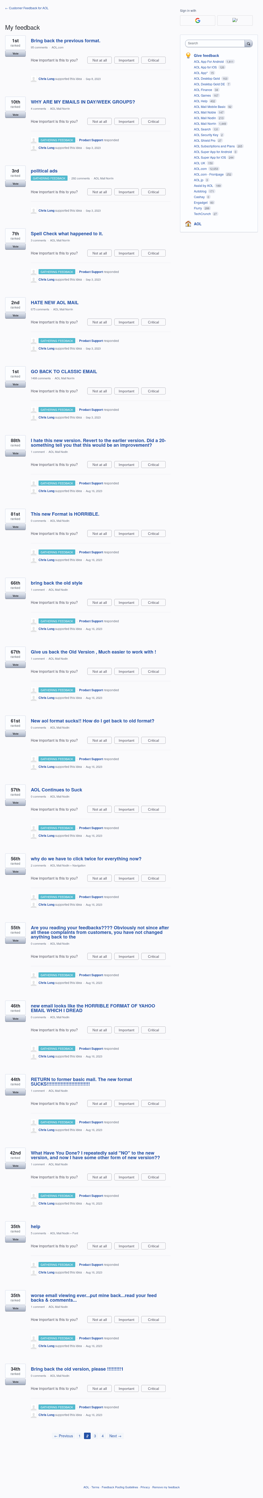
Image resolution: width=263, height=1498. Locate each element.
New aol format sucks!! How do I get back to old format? (92, 720)
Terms (95, 1487)
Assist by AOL (204, 185)
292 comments (80, 178)
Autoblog (200, 191)
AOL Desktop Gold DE (210, 84)
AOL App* (201, 72)
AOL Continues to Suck (56, 789)
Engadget (201, 202)
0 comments (38, 520)
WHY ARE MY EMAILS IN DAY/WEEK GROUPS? (83, 101)
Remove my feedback (166, 1487)
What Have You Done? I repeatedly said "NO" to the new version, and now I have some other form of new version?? (95, 1155)
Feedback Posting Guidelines (120, 1487)
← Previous (63, 1435)
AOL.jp (199, 180)
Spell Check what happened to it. (67, 233)
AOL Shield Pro (205, 140)
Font (75, 1233)
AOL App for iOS (206, 67)
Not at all (102, 61)
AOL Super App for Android (213, 151)
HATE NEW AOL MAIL (55, 302)
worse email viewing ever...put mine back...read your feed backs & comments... (94, 1297)
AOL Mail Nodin (58, 452)
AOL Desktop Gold (207, 78)
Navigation (79, 865)
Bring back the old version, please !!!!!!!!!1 (77, 1368)
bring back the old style (56, 582)
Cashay (199, 197)
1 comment (38, 452)
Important (129, 61)
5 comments (38, 1233)
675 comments (40, 309)
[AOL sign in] (234, 20)
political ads (44, 170)
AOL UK (200, 163)
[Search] (249, 43)
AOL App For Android (209, 61)
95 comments (39, 47)
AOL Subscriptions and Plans (215, 146)
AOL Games (203, 95)
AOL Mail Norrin (60, 108)
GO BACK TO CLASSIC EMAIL (64, 371)
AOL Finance (203, 89)
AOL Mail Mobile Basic (210, 106)
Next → (115, 1435)
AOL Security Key (206, 135)
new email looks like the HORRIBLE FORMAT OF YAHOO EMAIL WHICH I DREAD (93, 1008)
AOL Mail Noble (205, 112)
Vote (15, 53)
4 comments (38, 108)
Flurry (198, 208)
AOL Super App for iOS (210, 157)
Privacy (145, 1487)
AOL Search (203, 129)
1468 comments (41, 378)
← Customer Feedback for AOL (27, 8)
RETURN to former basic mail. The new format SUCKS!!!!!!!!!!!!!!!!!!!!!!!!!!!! (81, 1081)
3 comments (38, 240)
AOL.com (57, 47)
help (35, 1226)
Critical (157, 61)
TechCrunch (203, 213)
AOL (198, 223)
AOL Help (201, 101)
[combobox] (216, 43)
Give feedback (206, 55)
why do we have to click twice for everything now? (86, 858)
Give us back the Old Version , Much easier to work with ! (93, 651)
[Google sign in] (197, 20)
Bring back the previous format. (65, 40)
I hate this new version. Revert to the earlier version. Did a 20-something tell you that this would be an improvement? (98, 442)
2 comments (38, 865)
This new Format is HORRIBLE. (65, 514)
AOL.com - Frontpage (209, 174)
